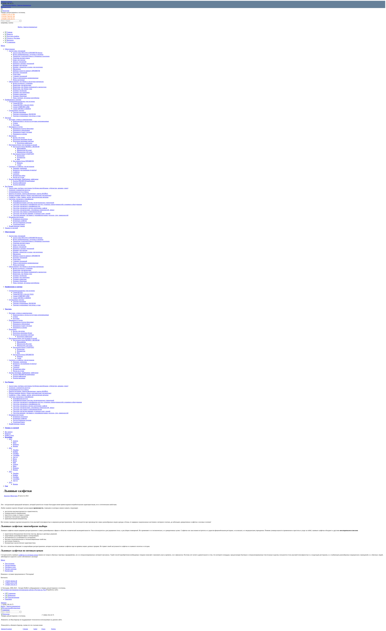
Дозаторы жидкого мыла (21, 58)
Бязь (18, 159)
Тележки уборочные (20, 96)
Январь (15, 446)
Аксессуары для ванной (17, 51)
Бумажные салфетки (20, 221)
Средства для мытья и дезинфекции (21, 199)
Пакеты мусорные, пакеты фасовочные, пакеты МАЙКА (28, 193)
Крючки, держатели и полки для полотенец (28, 67)
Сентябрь (16, 455)
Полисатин (21, 155)
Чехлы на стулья (18, 177)
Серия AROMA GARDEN (22, 109)
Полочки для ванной (20, 72)
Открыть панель (6, 2)
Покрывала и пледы (16, 127)
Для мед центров (10, 569)
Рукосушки (17, 74)
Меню (3, 45)
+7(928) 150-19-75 (8, 19)
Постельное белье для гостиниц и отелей (23, 145)
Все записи (8, 432)
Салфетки (16, 172)
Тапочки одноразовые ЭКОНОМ (24, 114)
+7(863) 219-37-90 (8, 14)
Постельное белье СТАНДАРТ (23, 154)
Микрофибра (21, 148)
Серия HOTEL (18, 103)
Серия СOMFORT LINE (21, 107)
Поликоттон (21, 157)
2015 (10, 482)
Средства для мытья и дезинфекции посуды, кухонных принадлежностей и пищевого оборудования (47, 204)
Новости (9, 34)
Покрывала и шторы (20, 134)
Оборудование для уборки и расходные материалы (26, 81)
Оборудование (10, 49)
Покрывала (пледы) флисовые (23, 128)
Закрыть (3, 602)
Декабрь (15, 450)
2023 (10, 439)
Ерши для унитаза (19, 60)
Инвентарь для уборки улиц (22, 89)
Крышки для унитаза (20, 65)
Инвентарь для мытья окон (22, 85)
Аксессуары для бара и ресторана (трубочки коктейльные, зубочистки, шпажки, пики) (38, 188)
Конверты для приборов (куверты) (25, 170)
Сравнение (6, 610)
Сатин (19, 165)
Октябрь (16, 453)
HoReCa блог (9, 435)
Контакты (10, 40)
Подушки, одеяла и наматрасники (20, 119)
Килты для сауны (19, 137)
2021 (10, 471)
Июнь (15, 461)
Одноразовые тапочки (16, 110)
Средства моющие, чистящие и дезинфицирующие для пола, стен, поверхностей (40, 215)
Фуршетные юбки (19, 175)
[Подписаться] (6, 5)
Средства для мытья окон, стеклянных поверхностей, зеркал (33, 210)
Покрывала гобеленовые (21, 130)
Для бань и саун (10, 567)
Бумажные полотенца (20, 219)
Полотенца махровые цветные (23, 141)
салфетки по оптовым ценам (28, 555)
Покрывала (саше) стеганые (22, 132)
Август (15, 457)
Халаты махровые (19, 184)
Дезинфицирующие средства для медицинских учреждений (33, 202)
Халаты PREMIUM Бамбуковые (24, 181)
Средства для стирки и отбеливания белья (27, 212)
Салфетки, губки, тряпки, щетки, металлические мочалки (28, 197)
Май (14, 462)
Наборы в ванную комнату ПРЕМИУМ (26, 71)
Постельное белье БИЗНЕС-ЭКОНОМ (26, 146)
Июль (15, 459)
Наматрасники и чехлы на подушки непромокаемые (31, 121)
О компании (10, 42)
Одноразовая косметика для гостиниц (22, 101)
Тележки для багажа (20, 90)
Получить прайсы (12, 36)
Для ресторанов (10, 565)
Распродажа (9, 571)
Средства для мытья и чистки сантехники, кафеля (30, 208)
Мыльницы (17, 69)
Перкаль (20, 163)
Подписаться (15, 608)
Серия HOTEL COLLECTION (23, 105)
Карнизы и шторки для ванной (23, 63)
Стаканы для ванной (20, 76)
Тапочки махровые (19, 112)
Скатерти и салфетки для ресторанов (21, 166)
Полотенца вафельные (24, 143)
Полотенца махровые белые (22, 139)
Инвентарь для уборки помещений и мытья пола (29, 87)
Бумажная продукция (16, 217)
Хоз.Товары (9, 186)
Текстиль (8, 118)
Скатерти (16, 174)
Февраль (16, 444)
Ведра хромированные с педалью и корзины (28, 54)
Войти (3, 606)
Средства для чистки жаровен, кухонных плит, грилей (31, 213)
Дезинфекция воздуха (20, 201)
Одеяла (15, 123)
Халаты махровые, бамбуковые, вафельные (23, 179)
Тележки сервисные (20, 94)
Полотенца (12, 136)
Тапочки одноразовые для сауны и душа (27, 116)
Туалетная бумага (19, 224)
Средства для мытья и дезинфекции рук (26, 206)
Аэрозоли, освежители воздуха (19, 190)
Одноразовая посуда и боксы (19, 192)
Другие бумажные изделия (22, 222)
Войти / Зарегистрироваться (21, 5)
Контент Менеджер (10, 496)
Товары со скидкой (11, 228)
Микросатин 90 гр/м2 (24, 150)
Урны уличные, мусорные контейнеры (26, 98)
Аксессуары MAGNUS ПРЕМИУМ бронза (27, 53)
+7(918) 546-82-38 (8, 17)
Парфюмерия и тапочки (13, 99)
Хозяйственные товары (17, 226)
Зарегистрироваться (13, 606)
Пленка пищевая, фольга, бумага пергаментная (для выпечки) (30, 195)
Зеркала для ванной (19, 62)
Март (14, 442)
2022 (10, 448)
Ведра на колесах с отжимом (22, 83)
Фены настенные (19, 80)
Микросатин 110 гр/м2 (24, 152)
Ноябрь (15, 452)
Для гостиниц (9, 563)
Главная (9, 32)
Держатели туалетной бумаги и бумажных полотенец (31, 56)
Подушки (16, 125)
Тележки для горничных (21, 92)
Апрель (15, 441)
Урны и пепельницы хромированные (25, 78)
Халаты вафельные (19, 183)
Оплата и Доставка (13, 38)
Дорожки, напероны (20, 168)
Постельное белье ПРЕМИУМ (23, 161)
